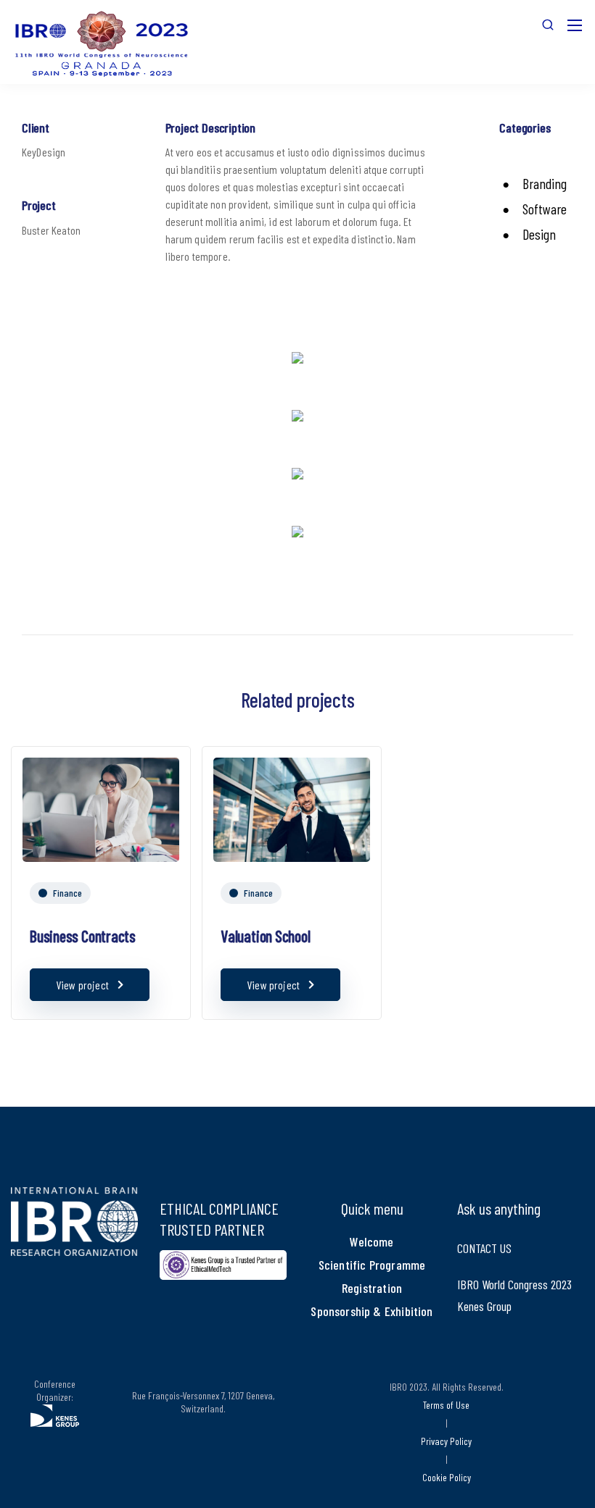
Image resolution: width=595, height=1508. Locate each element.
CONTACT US (484, 1248)
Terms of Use (446, 1405)
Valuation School (265, 935)
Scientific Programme (372, 1265)
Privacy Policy (446, 1441)
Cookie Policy (446, 1477)
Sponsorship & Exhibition (371, 1311)
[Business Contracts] (100, 807)
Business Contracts (83, 935)
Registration (372, 1288)
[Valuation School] (291, 807)
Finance (67, 893)
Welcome (371, 1241)
